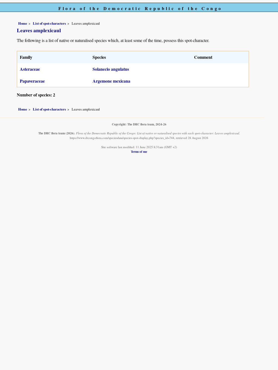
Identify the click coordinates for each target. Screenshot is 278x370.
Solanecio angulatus (111, 69)
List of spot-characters (49, 23)
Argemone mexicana (111, 81)
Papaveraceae (32, 81)
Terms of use (139, 151)
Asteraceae (30, 69)
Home (22, 23)
